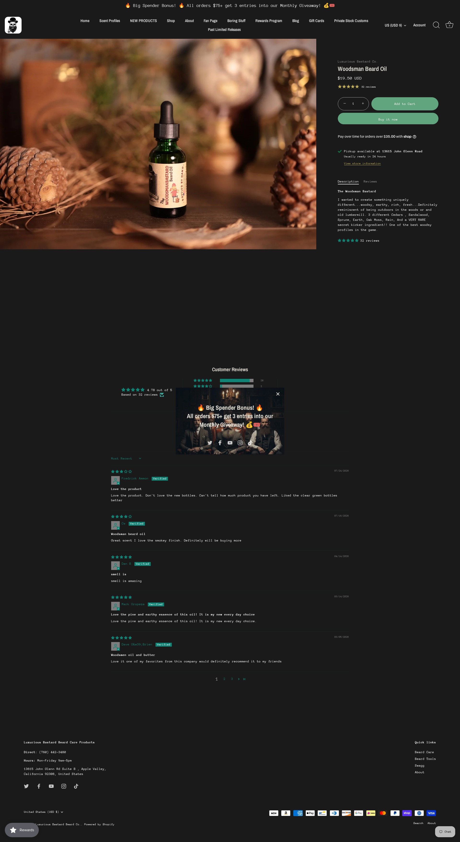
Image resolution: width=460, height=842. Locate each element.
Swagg (420, 765)
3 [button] (232, 679)
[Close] (278, 394)
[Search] (436, 25)
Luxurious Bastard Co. (358, 61)
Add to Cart (404, 104)
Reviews (370, 181)
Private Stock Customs (351, 20)
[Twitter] (209, 442)
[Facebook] (220, 442)
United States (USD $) (41, 811)
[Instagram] (240, 442)
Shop (171, 20)
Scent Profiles (109, 20)
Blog (295, 20)
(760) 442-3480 (52, 752)
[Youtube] (230, 442)
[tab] (351, 181)
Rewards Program (268, 20)
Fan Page (210, 20)
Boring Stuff (236, 20)
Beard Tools (425, 759)
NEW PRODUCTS (143, 20)
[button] (349, 240)
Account (419, 25)
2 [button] (224, 679)
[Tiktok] (250, 442)
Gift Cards (316, 20)
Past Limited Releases (224, 29)
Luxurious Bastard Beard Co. (58, 824)
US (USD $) (393, 25)
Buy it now (388, 119)
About (189, 20)
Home (84, 20)
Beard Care (424, 752)
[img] (121, 471)
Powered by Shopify (99, 824)
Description (348, 181)
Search (419, 823)
